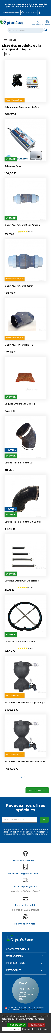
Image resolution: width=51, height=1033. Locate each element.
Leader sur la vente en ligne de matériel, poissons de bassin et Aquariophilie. (25, 5)
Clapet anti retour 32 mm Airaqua (22, 225)
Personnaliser (11, 1029)
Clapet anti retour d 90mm (19, 286)
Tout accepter (16, 1025)
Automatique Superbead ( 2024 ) (22, 107)
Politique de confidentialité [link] (35, 1029)
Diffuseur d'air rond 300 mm (20, 641)
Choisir (9, 54)
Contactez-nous (17, 949)
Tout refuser (36, 1025)
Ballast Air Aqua (13, 166)
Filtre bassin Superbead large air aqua (25, 702)
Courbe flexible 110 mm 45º (19, 462)
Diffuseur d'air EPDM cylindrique (22, 581)
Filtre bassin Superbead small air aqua (25, 761)
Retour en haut (37, 790)
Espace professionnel (11, 13)
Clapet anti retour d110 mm (19, 345)
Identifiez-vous (37, 25)
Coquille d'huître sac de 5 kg (20, 404)
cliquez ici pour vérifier (30, 1010)
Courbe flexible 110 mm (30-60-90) (23, 522)
